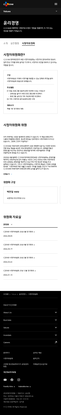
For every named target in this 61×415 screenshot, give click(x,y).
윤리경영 (22, 294)
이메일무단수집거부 (40, 364)
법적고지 (36, 359)
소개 (5, 43)
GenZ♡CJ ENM (9, 305)
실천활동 (14, 43)
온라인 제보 (37, 353)
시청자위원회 (28, 43)
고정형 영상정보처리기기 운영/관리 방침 (16, 365)
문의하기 (6, 353)
